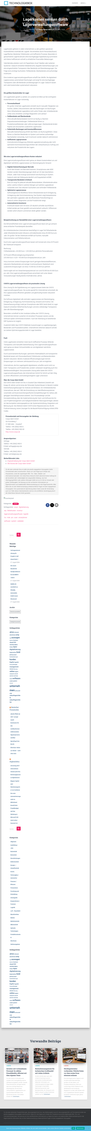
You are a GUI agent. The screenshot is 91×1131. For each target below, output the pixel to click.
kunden (13, 659)
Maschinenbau (14, 914)
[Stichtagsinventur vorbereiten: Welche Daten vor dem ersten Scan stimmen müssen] (74, 1055)
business (15, 640)
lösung (11, 664)
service (11, 676)
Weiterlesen (80, 1128)
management (14, 667)
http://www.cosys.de (13, 432)
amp (17, 635)
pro (12, 517)
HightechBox (14, 762)
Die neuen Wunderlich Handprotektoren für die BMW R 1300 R (15, 571)
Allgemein (13, 841)
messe (11, 669)
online (12, 671)
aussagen (15, 637)
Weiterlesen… (16, 1096)
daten (16, 644)
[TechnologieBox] (18, 3)
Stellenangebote (15, 944)
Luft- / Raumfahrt (15, 911)
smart (11, 678)
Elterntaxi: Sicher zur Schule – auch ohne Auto (15, 750)
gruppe (15, 654)
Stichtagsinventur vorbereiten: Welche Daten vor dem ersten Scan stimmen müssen (74, 1072)
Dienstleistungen (15, 858)
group (11, 654)
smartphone (22, 517)
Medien (12, 917)
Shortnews (13, 941)
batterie (11, 640)
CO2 (14, 642)
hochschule (12, 657)
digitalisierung (24, 507)
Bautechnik (13, 851)
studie (11, 681)
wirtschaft (17, 690)
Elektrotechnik (14, 861)
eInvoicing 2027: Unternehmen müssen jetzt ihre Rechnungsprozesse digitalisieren (15, 771)
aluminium (13, 635)
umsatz (11, 683)
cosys (16, 507)
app (10, 638)
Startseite (75, 3)
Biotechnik (13, 855)
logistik (25, 514)
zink (11, 693)
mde (8, 517)
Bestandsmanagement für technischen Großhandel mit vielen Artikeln (44, 1071)
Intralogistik (13, 897)
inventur (19, 510)
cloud (11, 642)
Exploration (13, 652)
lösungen (15, 664)
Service (83, 3)
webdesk (20, 521)
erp (5, 510)
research (12, 673)
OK (73, 1128)
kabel (16, 657)
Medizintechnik (14, 921)
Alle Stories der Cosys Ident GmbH (19, 463)
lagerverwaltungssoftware (13, 514)
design (11, 647)
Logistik (16, 503)
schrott (16, 673)
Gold (18, 652)
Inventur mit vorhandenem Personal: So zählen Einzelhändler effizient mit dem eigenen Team (16, 1072)
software (7, 521)
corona (12, 644)
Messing (15, 669)
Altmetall (16, 632)
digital (15, 647)
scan (16, 517)
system (13, 521)
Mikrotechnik (14, 924)
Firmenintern (14, 888)
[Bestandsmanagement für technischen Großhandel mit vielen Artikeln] (45, 1055)
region (16, 671)
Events (12, 871)
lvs (5, 517)
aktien (12, 632)
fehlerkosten (11, 510)
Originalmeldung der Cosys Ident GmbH (21, 461)
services (16, 676)
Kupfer (12, 662)
